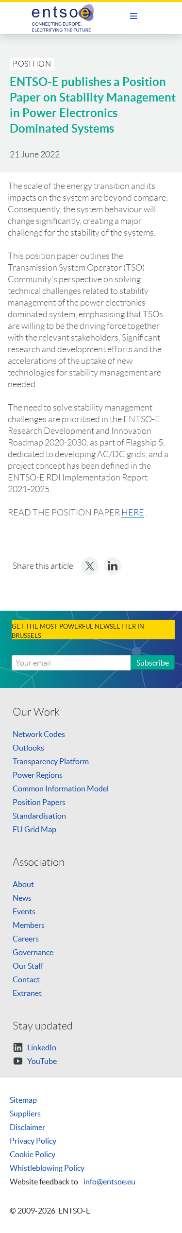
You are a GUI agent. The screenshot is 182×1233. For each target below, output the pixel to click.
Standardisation (39, 815)
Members (29, 925)
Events (24, 911)
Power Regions (38, 775)
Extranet (27, 993)
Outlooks (28, 747)
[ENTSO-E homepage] (67, 18)
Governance (33, 952)
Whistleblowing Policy (47, 1168)
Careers (26, 938)
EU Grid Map (34, 829)
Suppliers (25, 1113)
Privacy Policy (33, 1140)
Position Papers (39, 802)
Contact (26, 979)
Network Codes (39, 734)
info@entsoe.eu (109, 1181)
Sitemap (23, 1100)
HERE (132, 512)
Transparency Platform (51, 761)
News (22, 897)
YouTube (41, 1061)
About (23, 884)
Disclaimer (27, 1127)
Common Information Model (61, 788)
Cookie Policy (32, 1154)
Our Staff (28, 965)
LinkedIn (41, 1047)
